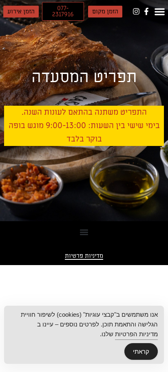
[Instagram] (136, 11)
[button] (105, 11)
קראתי (141, 351)
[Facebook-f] (146, 11)
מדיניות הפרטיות (136, 334)
